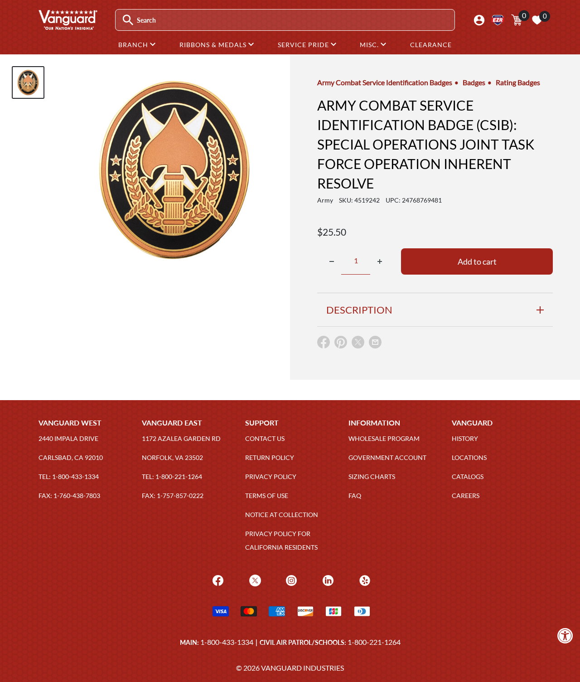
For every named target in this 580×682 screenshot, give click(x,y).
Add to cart (477, 261)
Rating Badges (518, 82)
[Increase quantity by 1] (379, 261)
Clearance (431, 44)
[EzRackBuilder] (498, 20)
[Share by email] (375, 342)
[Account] (479, 20)
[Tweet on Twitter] (358, 344)
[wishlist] (536, 20)
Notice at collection (281, 514)
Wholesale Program (384, 438)
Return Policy (269, 457)
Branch (134, 44)
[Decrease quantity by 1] (331, 261)
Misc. (370, 44)
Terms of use (266, 495)
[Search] (128, 20)
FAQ (354, 495)
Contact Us (265, 438)
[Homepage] (68, 27)
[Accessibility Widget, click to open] (565, 635)
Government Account (387, 457)
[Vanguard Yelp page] (363, 580)
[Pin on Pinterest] (340, 344)
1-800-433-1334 (226, 642)
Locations (469, 457)
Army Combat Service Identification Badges (384, 82)
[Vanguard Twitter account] (254, 580)
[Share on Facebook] (323, 344)
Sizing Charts (371, 476)
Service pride (304, 44)
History (465, 438)
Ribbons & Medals (213, 44)
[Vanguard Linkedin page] (327, 580)
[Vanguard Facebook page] (216, 580)
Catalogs (467, 476)
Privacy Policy (270, 476)
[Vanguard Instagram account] (290, 580)
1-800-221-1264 (374, 642)
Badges (474, 82)
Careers (465, 495)
